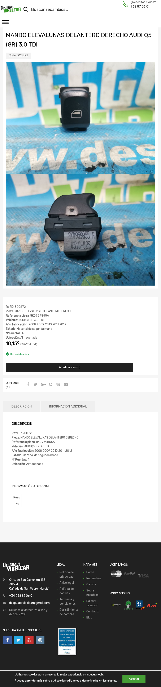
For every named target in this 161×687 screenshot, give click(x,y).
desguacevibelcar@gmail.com (29, 603)
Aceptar (134, 679)
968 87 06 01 (140, 6)
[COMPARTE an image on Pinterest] (50, 384)
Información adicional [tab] (68, 406)
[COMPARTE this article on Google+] (42, 384)
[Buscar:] (85, 10)
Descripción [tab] (21, 406)
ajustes (111, 681)
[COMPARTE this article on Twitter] (35, 384)
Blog (89, 617)
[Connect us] (7, 640)
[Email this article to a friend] (65, 384)
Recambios (93, 578)
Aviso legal (67, 583)
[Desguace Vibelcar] (10, 9)
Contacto (93, 611)
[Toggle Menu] (5, 23)
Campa (91, 584)
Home (90, 572)
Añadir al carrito (69, 367)
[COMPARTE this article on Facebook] (27, 384)
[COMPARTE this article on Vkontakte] (57, 384)
